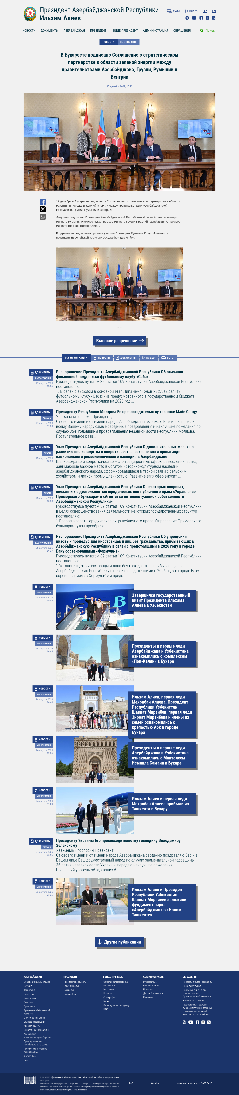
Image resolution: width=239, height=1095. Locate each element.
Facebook (201, 18)
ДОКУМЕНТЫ (49, 30)
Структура (148, 989)
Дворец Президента (153, 993)
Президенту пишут (192, 985)
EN (214, 11)
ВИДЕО (150, 357)
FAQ (131, 1083)
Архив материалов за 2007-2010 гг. (196, 1083)
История (28, 985)
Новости (107, 993)
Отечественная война (34, 1017)
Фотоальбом (30, 1056)
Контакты (148, 997)
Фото (176, 11)
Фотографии (109, 997)
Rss (213, 18)
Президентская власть (75, 981)
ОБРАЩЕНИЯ (182, 30)
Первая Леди (70, 994)
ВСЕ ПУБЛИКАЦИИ (76, 357)
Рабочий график (71, 985)
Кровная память (32, 1025)
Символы (28, 1002)
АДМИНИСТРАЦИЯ (155, 30)
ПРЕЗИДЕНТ (98, 30)
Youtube (194, 18)
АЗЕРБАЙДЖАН (74, 30)
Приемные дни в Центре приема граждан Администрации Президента (197, 993)
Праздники (29, 1006)
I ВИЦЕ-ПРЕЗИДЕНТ (125, 30)
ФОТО (170, 357)
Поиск (210, 31)
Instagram (187, 18)
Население (29, 994)
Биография (69, 990)
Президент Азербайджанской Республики (99, 10)
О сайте (155, 1083)
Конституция (30, 998)
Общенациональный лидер (37, 981)
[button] (180, 284)
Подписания (128, 42)
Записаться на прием (193, 1000)
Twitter (207, 18)
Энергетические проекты (36, 1029)
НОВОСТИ (28, 30)
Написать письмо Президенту (197, 981)
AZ (205, 11)
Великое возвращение (35, 1021)
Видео (193, 11)
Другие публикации (122, 942)
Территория (29, 990)
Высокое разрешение (116, 340)
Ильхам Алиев (60, 18)
